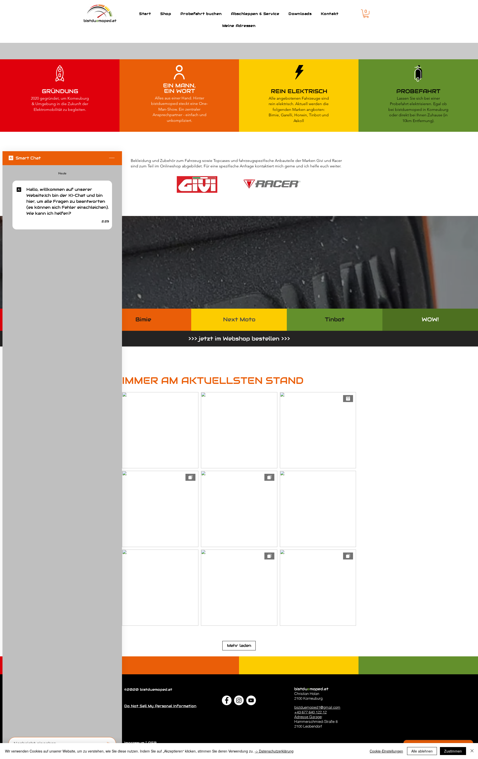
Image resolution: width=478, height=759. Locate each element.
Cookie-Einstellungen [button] (386, 751)
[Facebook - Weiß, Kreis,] (227, 700)
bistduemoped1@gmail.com (317, 707)
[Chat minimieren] (112, 158)
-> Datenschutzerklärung (274, 751)
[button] (366, 13)
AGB (152, 743)
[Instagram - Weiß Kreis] (239, 700)
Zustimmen (453, 751)
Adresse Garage (308, 716)
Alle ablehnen (422, 751)
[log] (62, 449)
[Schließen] (472, 751)
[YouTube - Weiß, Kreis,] (251, 700)
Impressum (135, 743)
